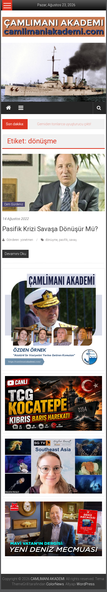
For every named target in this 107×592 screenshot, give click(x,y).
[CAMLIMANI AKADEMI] (8, 108)
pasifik (63, 240)
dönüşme (51, 240)
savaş (73, 240)
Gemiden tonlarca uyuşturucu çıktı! (64, 124)
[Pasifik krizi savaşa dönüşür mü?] (53, 182)
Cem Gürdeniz (13, 204)
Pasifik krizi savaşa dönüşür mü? (50, 229)
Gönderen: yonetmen (20, 240)
